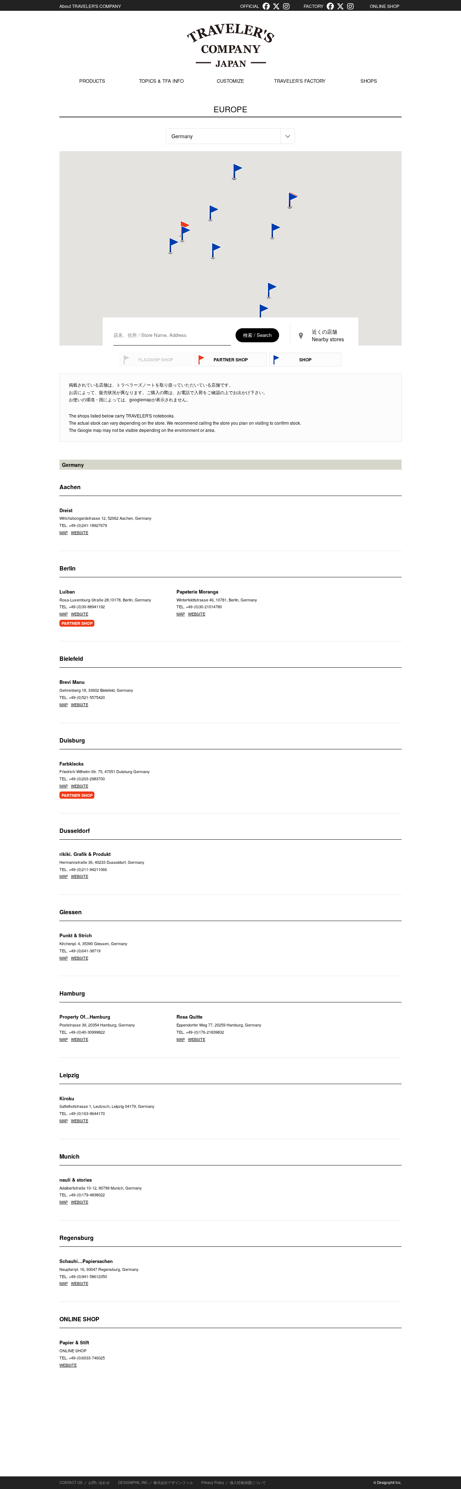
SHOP (305, 359)
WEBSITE (79, 532)
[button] (170, 246)
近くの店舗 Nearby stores (328, 335)
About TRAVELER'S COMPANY (90, 6)
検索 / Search (257, 334)
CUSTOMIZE (230, 80)
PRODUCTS (92, 80)
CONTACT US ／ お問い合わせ (84, 1482)
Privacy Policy (212, 1482)
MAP (63, 532)
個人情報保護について (248, 1482)
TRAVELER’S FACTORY (300, 80)
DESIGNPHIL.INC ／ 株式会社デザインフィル (155, 1482)
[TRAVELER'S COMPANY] (230, 45)
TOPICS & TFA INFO (161, 80)
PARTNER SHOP (231, 359)
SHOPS (369, 80)
